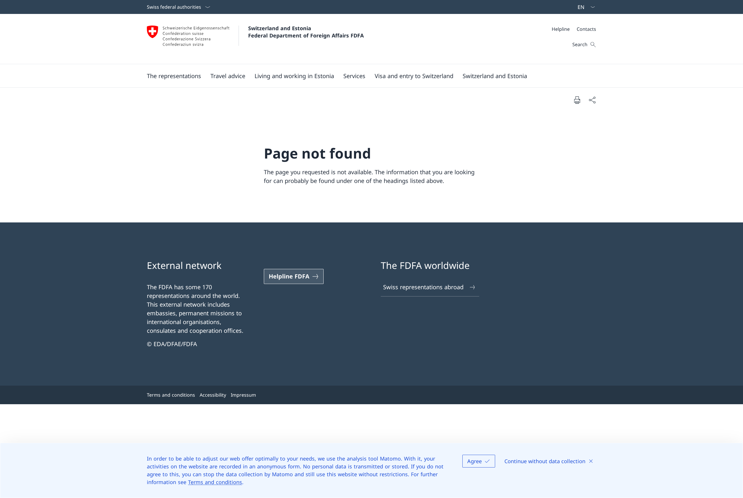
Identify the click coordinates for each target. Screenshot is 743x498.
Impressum (243, 395)
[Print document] (577, 99)
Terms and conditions (215, 482)
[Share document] (592, 99)
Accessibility (213, 395)
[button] (174, 75)
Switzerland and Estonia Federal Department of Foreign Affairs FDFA (306, 32)
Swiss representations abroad (423, 287)
